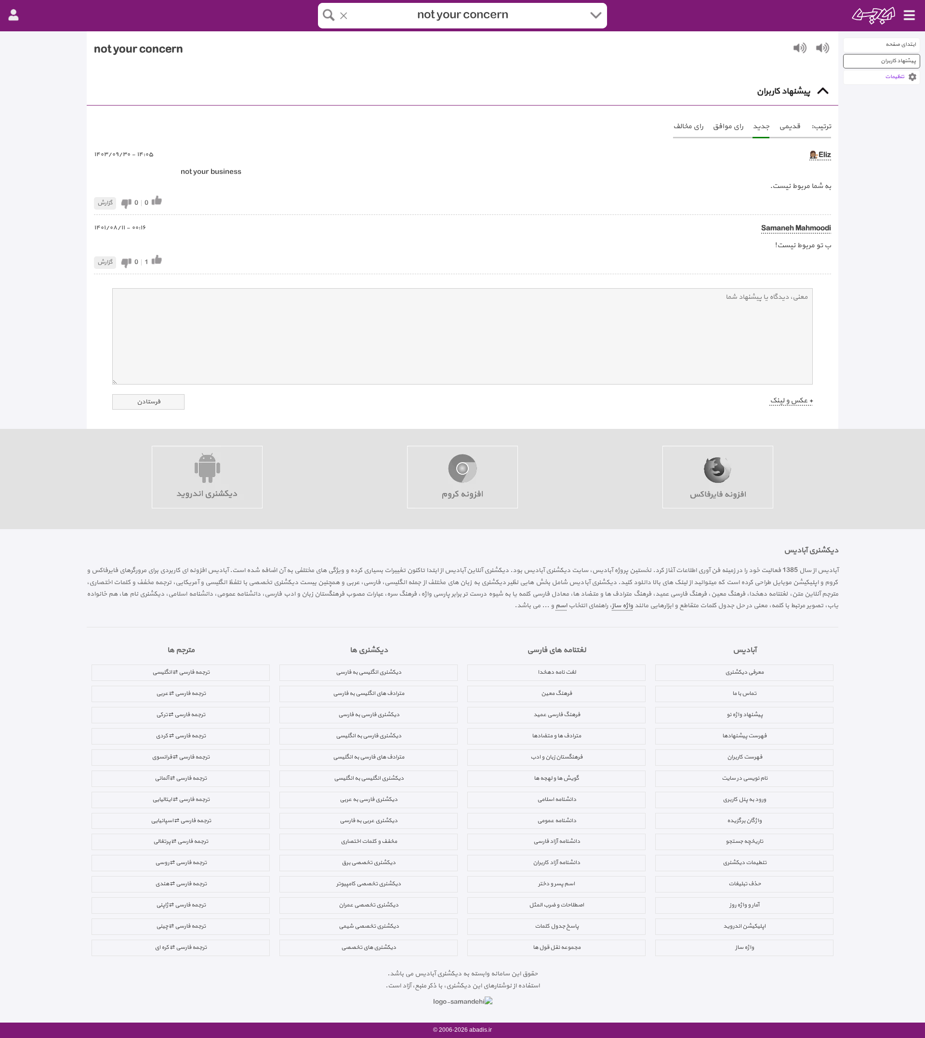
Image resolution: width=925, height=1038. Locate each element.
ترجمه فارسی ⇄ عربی (181, 693)
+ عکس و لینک (791, 400)
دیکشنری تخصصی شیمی (369, 926)
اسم (561, 605)
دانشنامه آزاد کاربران (556, 862)
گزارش (105, 203)
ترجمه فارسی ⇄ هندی (181, 883)
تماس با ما (744, 693)
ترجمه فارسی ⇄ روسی (181, 862)
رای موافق (728, 126)
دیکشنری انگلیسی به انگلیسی (369, 778)
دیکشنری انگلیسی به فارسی (368, 672)
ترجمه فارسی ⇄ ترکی (180, 714)
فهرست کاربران (744, 757)
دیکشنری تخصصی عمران (368, 905)
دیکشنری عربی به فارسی (368, 820)
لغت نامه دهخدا (557, 672)
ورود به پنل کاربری (744, 799)
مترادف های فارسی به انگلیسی (368, 757)
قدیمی (789, 126)
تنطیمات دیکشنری (744, 862)
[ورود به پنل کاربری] (13, 15)
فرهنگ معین (556, 693)
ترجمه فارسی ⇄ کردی (181, 736)
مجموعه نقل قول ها (557, 947)
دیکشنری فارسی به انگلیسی (368, 736)
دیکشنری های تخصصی (368, 947)
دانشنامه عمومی (556, 820)
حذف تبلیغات (744, 883)
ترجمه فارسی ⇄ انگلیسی (181, 672)
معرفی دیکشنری (744, 672)
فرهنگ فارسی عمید (556, 714)
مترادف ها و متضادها (556, 736)
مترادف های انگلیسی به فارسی (368, 693)
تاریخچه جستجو (744, 841)
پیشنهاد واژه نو (745, 714)
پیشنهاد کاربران (898, 61)
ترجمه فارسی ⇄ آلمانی (181, 778)
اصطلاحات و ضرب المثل (556, 905)
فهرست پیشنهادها (744, 736)
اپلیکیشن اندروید (744, 926)
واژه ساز (622, 605)
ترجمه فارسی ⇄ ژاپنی (181, 905)
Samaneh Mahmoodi (796, 228)
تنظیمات (894, 77)
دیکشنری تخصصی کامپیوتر (368, 883)
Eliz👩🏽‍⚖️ (820, 155)
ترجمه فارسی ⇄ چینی (181, 926)
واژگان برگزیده (744, 820)
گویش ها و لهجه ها (556, 778)
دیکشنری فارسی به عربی (368, 799)
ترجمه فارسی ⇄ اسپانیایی (181, 820)
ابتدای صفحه (900, 44)
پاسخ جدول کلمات (557, 926)
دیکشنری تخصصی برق (369, 862)
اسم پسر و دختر (556, 883)
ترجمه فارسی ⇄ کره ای (181, 947)
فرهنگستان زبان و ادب (556, 757)
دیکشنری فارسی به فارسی (368, 714)
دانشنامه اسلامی (556, 799)
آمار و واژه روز (744, 905)
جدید (761, 126)
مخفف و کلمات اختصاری (369, 841)
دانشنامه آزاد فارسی (556, 841)
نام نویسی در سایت (744, 778)
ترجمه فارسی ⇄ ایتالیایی (181, 799)
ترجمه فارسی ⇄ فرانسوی (181, 757)
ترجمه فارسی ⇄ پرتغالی (180, 841)
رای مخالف (688, 126)
